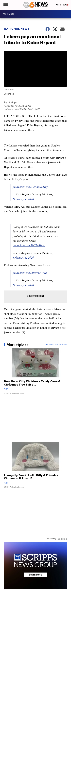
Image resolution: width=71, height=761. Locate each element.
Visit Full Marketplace (56, 345)
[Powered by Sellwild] (62, 539)
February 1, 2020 (23, 199)
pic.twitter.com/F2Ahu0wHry (30, 187)
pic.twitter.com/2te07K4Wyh (30, 273)
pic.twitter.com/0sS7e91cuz (29, 245)
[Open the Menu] (5, 5)
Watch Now (61, 5)
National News (17, 28)
